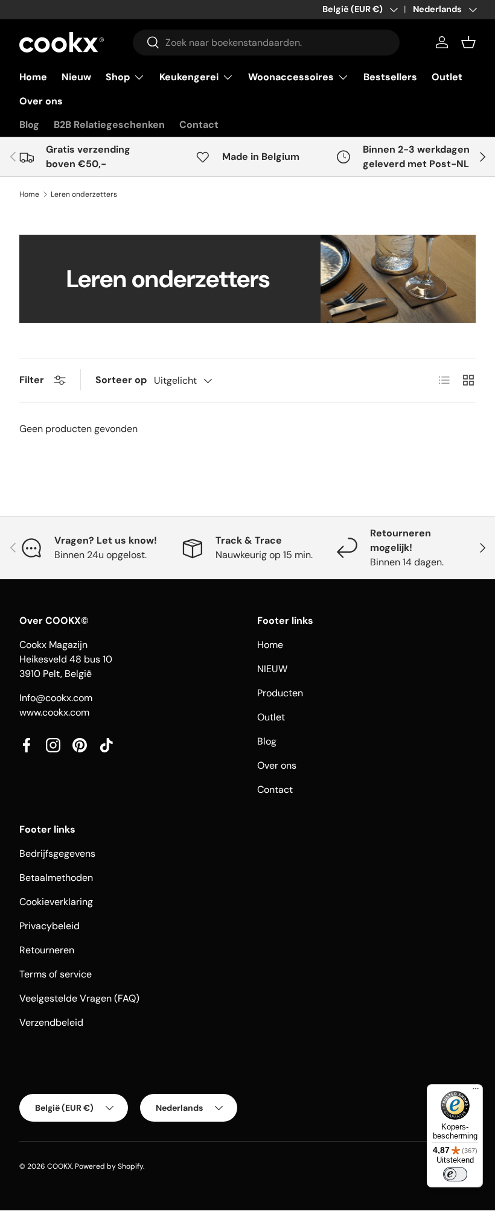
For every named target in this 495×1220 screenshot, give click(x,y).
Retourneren (46, 950)
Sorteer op (121, 379)
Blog (29, 124)
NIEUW (272, 668)
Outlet (447, 77)
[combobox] (266, 43)
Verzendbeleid (51, 1022)
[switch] (455, 1174)
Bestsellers (390, 77)
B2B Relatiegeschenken (109, 124)
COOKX (59, 1166)
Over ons (41, 101)
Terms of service (55, 974)
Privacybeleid (49, 926)
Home (33, 77)
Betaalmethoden (56, 877)
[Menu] (475, 1091)
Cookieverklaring (56, 901)
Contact (199, 124)
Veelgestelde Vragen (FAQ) (79, 998)
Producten (280, 693)
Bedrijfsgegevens (57, 853)
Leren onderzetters (84, 194)
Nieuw (76, 77)
